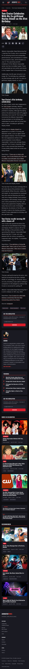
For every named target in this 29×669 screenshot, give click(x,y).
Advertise (4, 644)
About (3, 639)
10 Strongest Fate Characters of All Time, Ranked (14, 385)
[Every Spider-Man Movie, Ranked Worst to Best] (14, 562)
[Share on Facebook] (12, 43)
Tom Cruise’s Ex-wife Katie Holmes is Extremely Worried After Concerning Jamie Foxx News (13, 298)
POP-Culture (4, 631)
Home (3, 8)
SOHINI (3, 23)
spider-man (6, 578)
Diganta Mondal (6, 549)
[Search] (25, 2)
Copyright (14, 663)
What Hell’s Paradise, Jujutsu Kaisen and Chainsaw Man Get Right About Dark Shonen (15, 378)
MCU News (5, 570)
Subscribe (14, 325)
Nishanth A (5, 576)
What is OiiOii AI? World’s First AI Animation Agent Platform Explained (14, 601)
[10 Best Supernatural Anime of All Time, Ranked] (14, 427)
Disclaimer (15, 660)
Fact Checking (21, 660)
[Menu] (3, 2)
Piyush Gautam (6, 442)
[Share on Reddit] (16, 43)
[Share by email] (19, 43)
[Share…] (3, 46)
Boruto (5, 551)
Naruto (9, 551)
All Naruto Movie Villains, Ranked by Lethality (15, 388)
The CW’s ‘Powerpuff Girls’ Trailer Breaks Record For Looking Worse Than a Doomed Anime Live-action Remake (13, 493)
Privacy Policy (20, 663)
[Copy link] (22, 43)
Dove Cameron (13, 499)
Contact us (4, 660)
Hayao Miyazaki (10, 470)
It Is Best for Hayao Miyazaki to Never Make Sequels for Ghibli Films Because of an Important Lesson (14, 465)
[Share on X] (9, 43)
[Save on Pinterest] (6, 43)
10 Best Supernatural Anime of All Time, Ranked (13, 439)
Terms (3, 652)
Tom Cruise (7, 106)
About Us (10, 660)
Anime (5, 461)
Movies (3, 627)
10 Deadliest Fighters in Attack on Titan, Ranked (14, 391)
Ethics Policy (8, 663)
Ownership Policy (5, 666)
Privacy (3, 650)
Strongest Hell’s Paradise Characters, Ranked (15, 381)
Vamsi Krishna (6, 468)
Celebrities (8, 8)
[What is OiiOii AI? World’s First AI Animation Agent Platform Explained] (14, 589)
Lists (3, 633)
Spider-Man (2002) (13, 578)
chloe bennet (6, 499)
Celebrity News (5, 625)
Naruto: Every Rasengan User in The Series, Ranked (14, 546)
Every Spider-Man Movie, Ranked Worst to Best (13, 573)
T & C (3, 663)
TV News (5, 598)
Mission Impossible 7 (14, 308)
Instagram (10, 303)
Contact (3, 642)
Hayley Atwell (15, 129)
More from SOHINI (7, 366)
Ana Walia (5, 497)
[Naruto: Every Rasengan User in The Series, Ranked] (14, 534)
